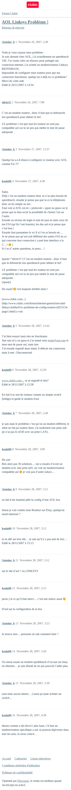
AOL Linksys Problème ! (25, 21)
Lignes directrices (40, 758)
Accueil (6, 758)
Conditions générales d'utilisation (21, 765)
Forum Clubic (10, 13)
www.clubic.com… (13, 380)
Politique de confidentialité (17, 772)
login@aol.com (57, 340)
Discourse (23, 780)
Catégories (21, 758)
